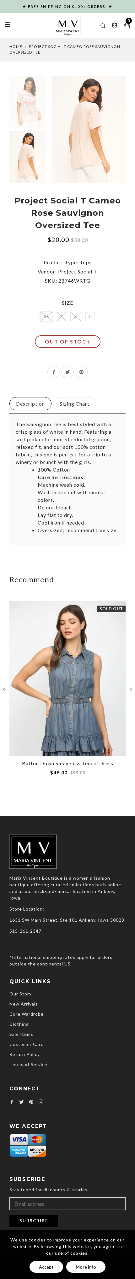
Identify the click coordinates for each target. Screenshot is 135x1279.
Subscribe (33, 1220)
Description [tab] (30, 404)
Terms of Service (28, 1064)
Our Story (20, 993)
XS (46, 316)
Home (15, 46)
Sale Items (21, 1034)
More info (86, 1267)
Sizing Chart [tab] (74, 404)
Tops (86, 262)
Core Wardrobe (26, 1014)
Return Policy (24, 1054)
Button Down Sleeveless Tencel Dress (67, 763)
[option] (89, 129)
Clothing (19, 1024)
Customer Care (26, 1044)
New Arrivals (23, 1003)
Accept (46, 1267)
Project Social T (77, 271)
